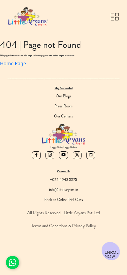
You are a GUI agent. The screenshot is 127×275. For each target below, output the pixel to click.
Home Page (13, 63)
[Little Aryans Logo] (28, 16)
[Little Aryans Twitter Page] (77, 155)
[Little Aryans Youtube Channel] (63, 155)
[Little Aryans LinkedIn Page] (90, 155)
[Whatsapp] (12, 262)
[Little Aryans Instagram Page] (50, 155)
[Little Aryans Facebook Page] (36, 155)
